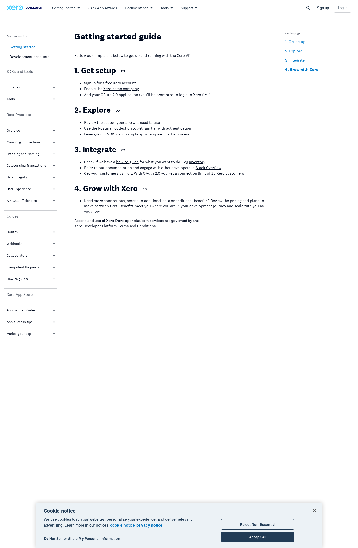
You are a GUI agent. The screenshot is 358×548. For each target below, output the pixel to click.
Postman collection (115, 128)
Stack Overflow (208, 167)
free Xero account (120, 83)
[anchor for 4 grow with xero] (145, 189)
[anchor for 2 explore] (118, 111)
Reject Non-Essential (257, 524)
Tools (164, 8)
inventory (197, 161)
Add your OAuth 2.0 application (111, 94)
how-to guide (127, 161)
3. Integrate (295, 60)
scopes (110, 122)
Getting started (22, 46)
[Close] (314, 510)
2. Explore (293, 51)
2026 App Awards (102, 8)
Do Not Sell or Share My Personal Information (82, 538)
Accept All (257, 536)
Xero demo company (121, 88)
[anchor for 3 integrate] (123, 150)
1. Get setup (295, 41)
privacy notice (149, 525)
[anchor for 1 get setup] (123, 71)
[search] (308, 8)
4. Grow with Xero (301, 69)
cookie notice (122, 525)
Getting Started (63, 8)
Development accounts (29, 56)
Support (187, 8)
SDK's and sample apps (127, 134)
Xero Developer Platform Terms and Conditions (115, 226)
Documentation (136, 8)
